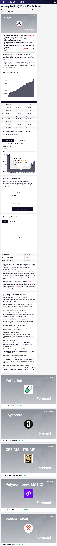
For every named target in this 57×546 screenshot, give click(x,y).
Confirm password (16, 201)
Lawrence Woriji (10, 9)
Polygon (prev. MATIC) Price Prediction (13, 510)
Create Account (22, 209)
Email (13, 189)
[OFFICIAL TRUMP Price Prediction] (28, 458)
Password (14, 195)
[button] (55, 2)
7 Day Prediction (8, 143)
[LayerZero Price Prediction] (28, 424)
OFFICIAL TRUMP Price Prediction (12, 475)
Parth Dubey (29, 9)
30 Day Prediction (19, 143)
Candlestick (12, 221)
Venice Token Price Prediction (10, 544)
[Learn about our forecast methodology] (32, 9)
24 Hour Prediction (20, 140)
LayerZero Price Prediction (10, 440)
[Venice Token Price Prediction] (28, 528)
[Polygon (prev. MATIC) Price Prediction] (28, 493)
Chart (5, 221)
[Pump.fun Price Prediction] (28, 389)
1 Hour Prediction (8, 140)
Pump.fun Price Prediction (10, 405)
